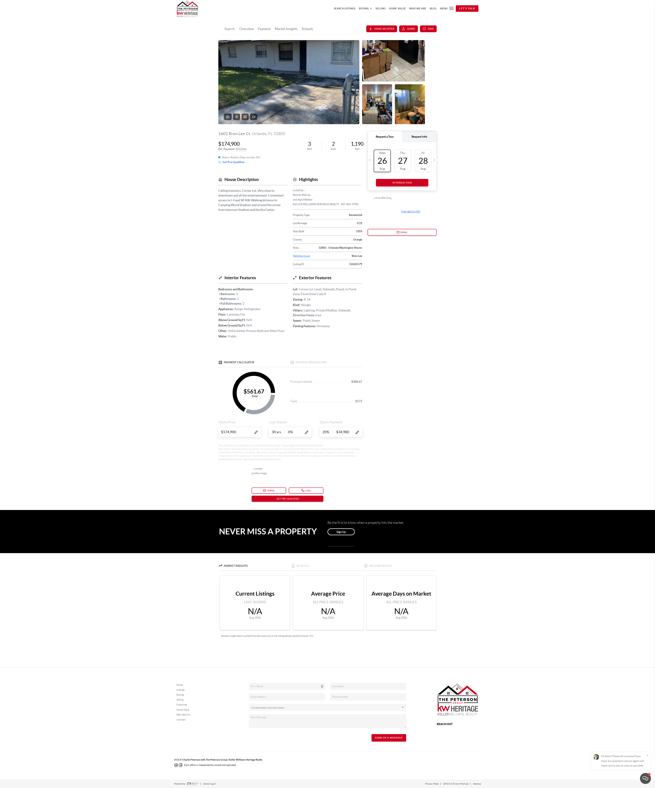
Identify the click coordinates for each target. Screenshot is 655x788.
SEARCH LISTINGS (344, 8)
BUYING (364, 8)
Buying (180, 694)
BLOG (433, 8)
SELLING (380, 8)
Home (180, 684)
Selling (180, 699)
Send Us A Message (389, 737)
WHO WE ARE (417, 8)
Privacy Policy (432, 784)
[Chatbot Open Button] (645, 778)
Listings (181, 689)
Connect (181, 719)
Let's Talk (467, 8)
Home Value (183, 709)
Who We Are (183, 714)
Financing (182, 704)
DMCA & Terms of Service (456, 784)
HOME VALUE (397, 8)
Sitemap (477, 784)
